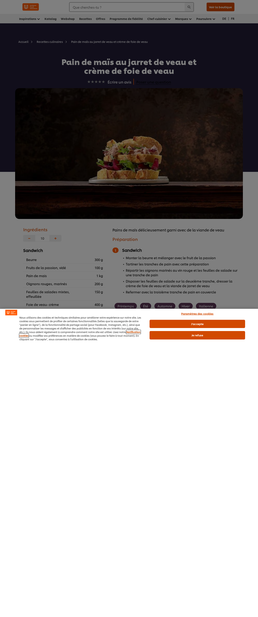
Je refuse (197, 335)
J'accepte (197, 324)
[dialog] (129, 462)
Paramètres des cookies (197, 313)
